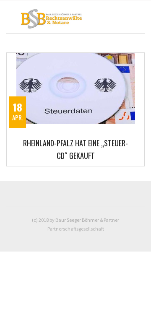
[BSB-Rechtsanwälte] (57, 20)
